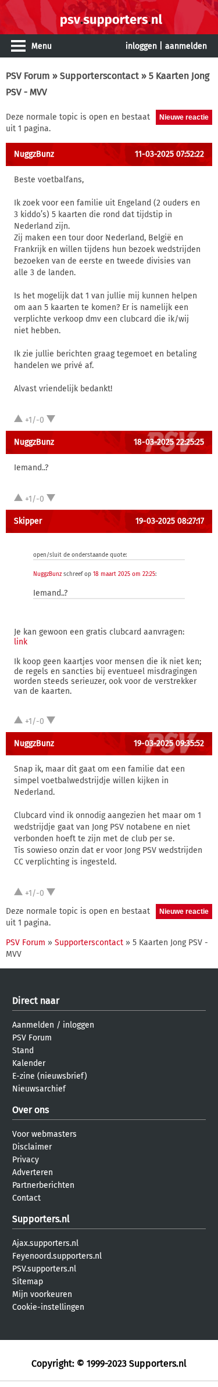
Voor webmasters (44, 1134)
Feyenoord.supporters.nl (57, 1256)
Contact (26, 1198)
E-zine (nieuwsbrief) (49, 1076)
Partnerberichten (43, 1185)
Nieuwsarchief (39, 1089)
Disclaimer (32, 1147)
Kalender (28, 1063)
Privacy (25, 1160)
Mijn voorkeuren (42, 1294)
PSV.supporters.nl (44, 1269)
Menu (41, 46)
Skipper (28, 521)
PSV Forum (28, 75)
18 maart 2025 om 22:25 (124, 574)
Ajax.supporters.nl (45, 1243)
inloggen (141, 46)
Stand (23, 1050)
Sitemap (27, 1282)
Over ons (30, 1109)
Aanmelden (33, 1025)
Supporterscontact (99, 75)
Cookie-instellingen (48, 1307)
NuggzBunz (34, 154)
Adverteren (32, 1172)
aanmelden (186, 46)
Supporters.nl (41, 1218)
